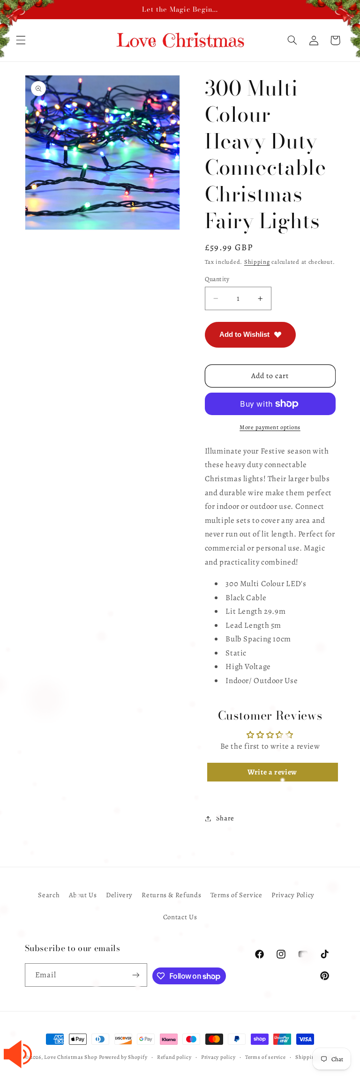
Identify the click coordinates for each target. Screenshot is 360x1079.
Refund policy (174, 1057)
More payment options (270, 427)
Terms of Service (236, 895)
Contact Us (180, 917)
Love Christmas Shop (70, 1057)
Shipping (257, 262)
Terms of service (265, 1057)
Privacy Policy (293, 895)
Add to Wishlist (244, 334)
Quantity (217, 279)
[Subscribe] (136, 974)
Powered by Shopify (123, 1057)
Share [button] (225, 818)
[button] (292, 40)
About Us (83, 895)
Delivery (119, 895)
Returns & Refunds (171, 895)
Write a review (272, 772)
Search (49, 895)
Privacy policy (218, 1057)
